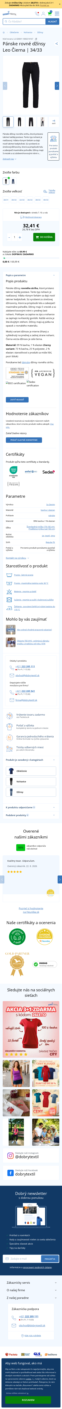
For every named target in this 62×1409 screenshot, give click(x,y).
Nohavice (28, 32)
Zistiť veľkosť (17, 399)
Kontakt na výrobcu (16, 557)
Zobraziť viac (8, 159)
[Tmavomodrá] (13, 181)
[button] (57, 86)
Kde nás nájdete (33, 1335)
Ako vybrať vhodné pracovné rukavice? (34, 629)
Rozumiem (28, 1399)
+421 (25, 666)
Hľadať (52, 21)
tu (27, 1393)
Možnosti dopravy (33, 217)
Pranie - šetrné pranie (23, 575)
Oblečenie (14, 32)
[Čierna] (6, 181)
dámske (26, 362)
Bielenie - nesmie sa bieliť (25, 591)
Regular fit (50, 542)
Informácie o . (31, 1267)
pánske (51, 515)
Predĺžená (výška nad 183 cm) (42, 528)
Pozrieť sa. (44, 5)
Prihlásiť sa (50, 1259)
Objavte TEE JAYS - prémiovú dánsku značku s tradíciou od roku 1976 (33, 642)
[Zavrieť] (59, 4)
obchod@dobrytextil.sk (27, 675)
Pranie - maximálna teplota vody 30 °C (31, 583)
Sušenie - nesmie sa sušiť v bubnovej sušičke (34, 599)
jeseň (47, 535)
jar (43, 535)
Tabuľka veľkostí (52, 191)
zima (53, 535)
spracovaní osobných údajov (37, 1267)
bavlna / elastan (48, 510)
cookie (28, 1379)
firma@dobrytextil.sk (26, 700)
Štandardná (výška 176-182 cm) (40, 526)
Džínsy (40, 32)
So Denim (50, 504)
